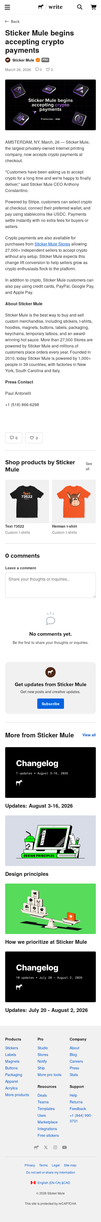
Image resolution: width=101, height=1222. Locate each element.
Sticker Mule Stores (52, 244)
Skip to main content (4, 4)
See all (89, 466)
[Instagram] (55, 1147)
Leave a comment (20, 567)
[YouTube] (64, 1147)
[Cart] (93, 7)
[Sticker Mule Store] (36, 1147)
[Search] (79, 7)
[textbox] (50, 252)
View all (89, 734)
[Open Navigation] (7, 7)
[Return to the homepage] (41, 7)
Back (15, 21)
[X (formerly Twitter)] (46, 1147)
